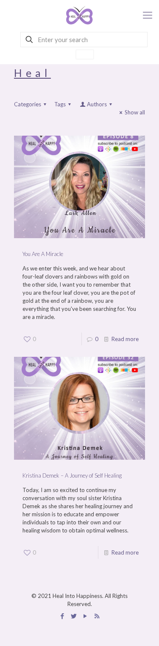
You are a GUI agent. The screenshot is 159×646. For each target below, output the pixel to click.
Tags (60, 104)
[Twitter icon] (74, 616)
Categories (27, 104)
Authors (97, 104)
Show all (135, 112)
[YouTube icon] (85, 616)
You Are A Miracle (42, 253)
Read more (125, 339)
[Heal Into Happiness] (79, 15)
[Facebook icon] (62, 616)
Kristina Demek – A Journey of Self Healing (72, 475)
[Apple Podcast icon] (96, 616)
